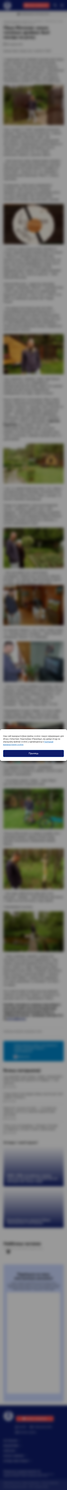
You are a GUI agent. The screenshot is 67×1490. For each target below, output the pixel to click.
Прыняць (33, 753)
